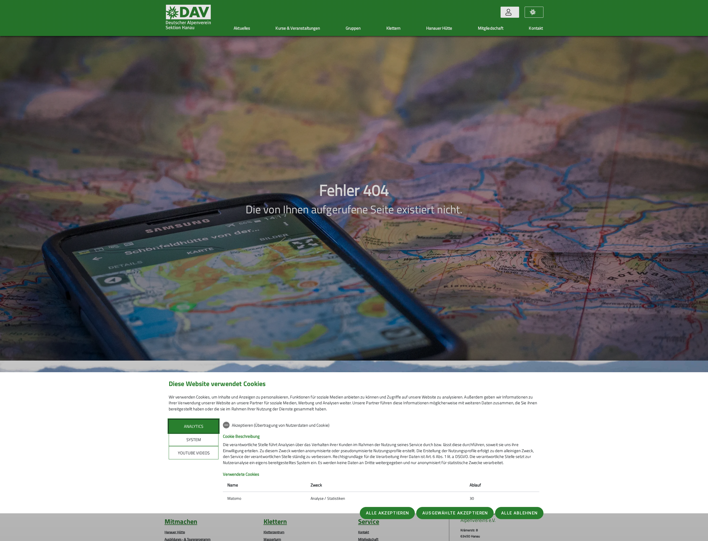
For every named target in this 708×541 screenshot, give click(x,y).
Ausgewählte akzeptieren (455, 513)
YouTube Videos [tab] (194, 453)
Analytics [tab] (193, 426)
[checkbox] (381, 425)
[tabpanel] (381, 462)
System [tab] (193, 439)
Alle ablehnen (519, 513)
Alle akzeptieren (387, 513)
